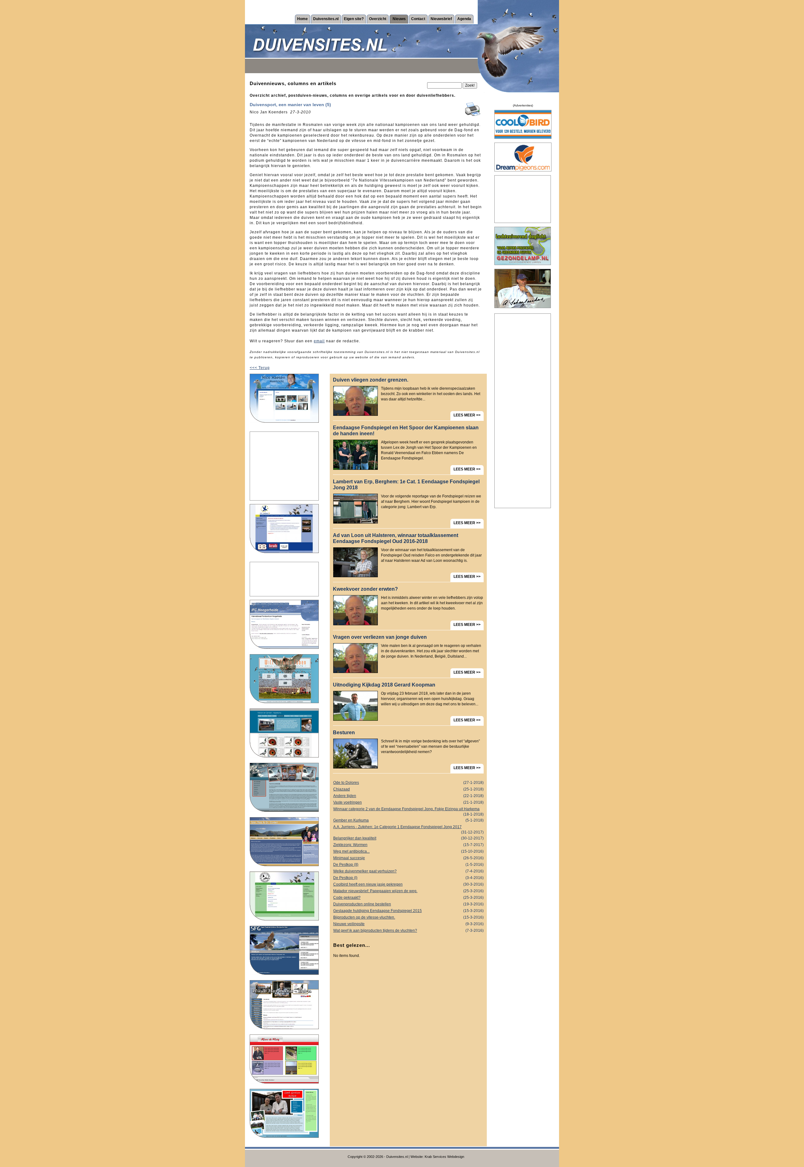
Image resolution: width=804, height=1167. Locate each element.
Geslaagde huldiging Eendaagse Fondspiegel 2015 (408, 911)
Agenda (464, 19)
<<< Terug (260, 368)
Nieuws (399, 19)
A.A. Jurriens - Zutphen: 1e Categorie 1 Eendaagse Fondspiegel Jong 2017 (408, 827)
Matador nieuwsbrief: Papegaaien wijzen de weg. (408, 891)
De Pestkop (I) (408, 878)
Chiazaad (408, 789)
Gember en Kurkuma (408, 820)
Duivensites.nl (326, 19)
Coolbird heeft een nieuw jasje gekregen (408, 884)
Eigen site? (354, 19)
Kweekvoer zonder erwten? (365, 589)
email (319, 341)
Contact (418, 19)
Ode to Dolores (408, 782)
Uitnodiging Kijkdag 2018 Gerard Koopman (384, 684)
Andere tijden (408, 796)
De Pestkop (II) (408, 864)
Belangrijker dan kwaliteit (408, 838)
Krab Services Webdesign (444, 1157)
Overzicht (377, 19)
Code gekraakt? (408, 897)
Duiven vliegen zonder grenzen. (370, 380)
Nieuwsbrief (441, 19)
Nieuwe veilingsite (408, 924)
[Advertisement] (284, 466)
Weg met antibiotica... (408, 851)
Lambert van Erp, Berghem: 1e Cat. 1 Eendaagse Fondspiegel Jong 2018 (406, 484)
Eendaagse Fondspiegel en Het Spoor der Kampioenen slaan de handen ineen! (406, 430)
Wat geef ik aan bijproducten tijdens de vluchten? (408, 930)
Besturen (344, 732)
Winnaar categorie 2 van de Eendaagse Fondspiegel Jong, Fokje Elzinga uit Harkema (408, 809)
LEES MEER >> (467, 415)
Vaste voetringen (408, 802)
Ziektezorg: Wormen (408, 845)
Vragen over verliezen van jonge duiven (380, 637)
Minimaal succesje (408, 858)
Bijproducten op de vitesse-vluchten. (408, 917)
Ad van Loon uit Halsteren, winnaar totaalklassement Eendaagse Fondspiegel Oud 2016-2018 (395, 538)
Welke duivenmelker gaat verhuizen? (408, 871)
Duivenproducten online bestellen (408, 904)
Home (302, 19)
